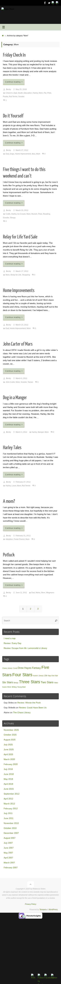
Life (45, 675)
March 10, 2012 (22, 325)
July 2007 (8, 843)
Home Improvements (18, 290)
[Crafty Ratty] (53, 3)
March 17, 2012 (22, 271)
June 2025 (9, 749)
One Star (54, 675)
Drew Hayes (24, 667)
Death (20, 93)
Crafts (8, 214)
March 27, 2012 (22, 150)
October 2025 (10, 735)
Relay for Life (16, 275)
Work (9, 687)
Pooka (5, 96)
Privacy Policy (30, 904)
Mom (41, 93)
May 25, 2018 (21, 89)
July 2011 (8, 813)
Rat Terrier (13, 96)
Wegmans (50, 593)
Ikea (33, 154)
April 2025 (8, 754)
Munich (34, 214)
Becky (8, 89)
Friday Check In (14, 55)
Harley (35, 93)
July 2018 (8, 769)
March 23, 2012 (22, 210)
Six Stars (7, 682)
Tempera (43, 910)
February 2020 (11, 764)
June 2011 (8, 818)
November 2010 (11, 823)
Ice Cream (21, 214)
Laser (14, 486)
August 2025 (10, 740)
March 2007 (9, 863)
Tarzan (30, 382)
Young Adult (21, 687)
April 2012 (8, 799)
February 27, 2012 (23, 482)
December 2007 (11, 833)
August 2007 (10, 838)
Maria (38, 593)
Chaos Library (7, 668)
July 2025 (8, 744)
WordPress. (53, 910)
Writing (14, 687)
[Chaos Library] (57, 3)
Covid (15, 668)
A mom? (9, 501)
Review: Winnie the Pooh (29, 703)
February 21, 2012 (23, 536)
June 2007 (9, 848)
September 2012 (11, 794)
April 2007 (8, 858)
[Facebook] (45, 3)
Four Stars (22, 674)
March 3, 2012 (21, 432)
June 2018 (9, 774)
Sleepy (13, 218)
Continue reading (12, 82)
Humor (35, 675)
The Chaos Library (21, 712)
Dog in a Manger (15, 397)
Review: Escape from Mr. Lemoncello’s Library (25, 648)
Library (41, 675)
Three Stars (29, 681)
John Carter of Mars (18, 344)
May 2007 (8, 853)
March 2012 (9, 804)
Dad (15, 93)
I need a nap (10, 638)
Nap (49, 675)
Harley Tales (12, 447)
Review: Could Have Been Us (32, 707)
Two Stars (47, 682)
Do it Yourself (13, 116)
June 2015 (9, 789)
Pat (45, 93)
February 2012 (11, 808)
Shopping (26, 275)
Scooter (21, 96)
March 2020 (9, 759)
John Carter (10, 382)
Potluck (9, 555)
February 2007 (11, 867)
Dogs (12, 154)
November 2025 (11, 730)
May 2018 (8, 779)
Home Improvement (23, 154)
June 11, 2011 (21, 593)
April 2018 (8, 784)
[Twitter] (49, 3)
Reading (46, 214)
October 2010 (10, 828)
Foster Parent (19, 539)
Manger (41, 432)
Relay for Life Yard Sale (20, 237)
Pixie (49, 93)
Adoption (9, 539)
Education (28, 93)
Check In (9, 93)
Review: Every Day (12, 643)
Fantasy (36, 667)
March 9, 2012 (21, 378)
